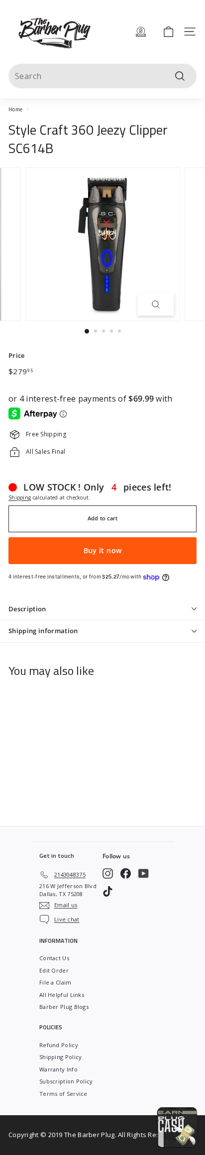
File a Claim (55, 982)
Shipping (19, 497)
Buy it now (103, 550)
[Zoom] (156, 304)
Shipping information (43, 630)
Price (16, 355)
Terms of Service (63, 1093)
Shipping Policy (60, 1057)
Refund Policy (58, 1045)
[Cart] (168, 32)
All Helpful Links (61, 994)
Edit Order (54, 970)
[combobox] (102, 76)
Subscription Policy (66, 1081)
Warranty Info (58, 1069)
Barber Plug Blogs (64, 1006)
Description (27, 608)
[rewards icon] (141, 32)
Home (15, 109)
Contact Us (54, 958)
